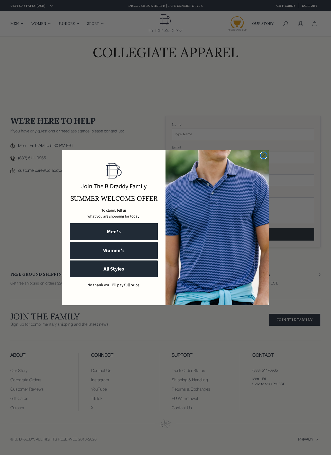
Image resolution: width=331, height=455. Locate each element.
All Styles (113, 269)
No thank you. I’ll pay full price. (113, 285)
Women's (114, 250)
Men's (114, 231)
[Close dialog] (263, 155)
